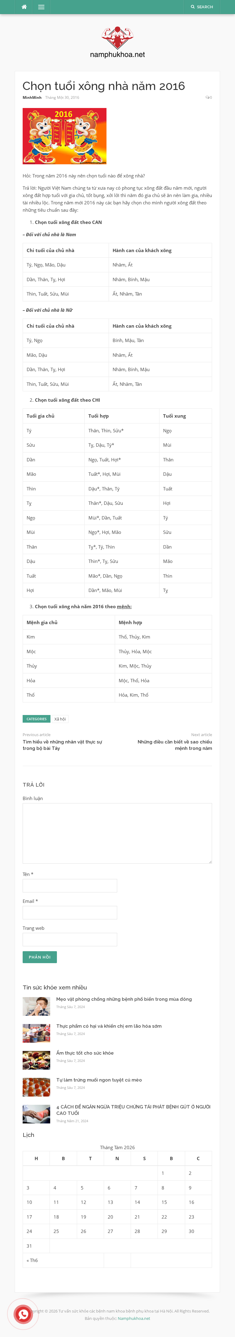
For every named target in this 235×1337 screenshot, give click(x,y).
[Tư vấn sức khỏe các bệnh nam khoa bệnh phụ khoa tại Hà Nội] (118, 42)
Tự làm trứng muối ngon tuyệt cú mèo (99, 1080)
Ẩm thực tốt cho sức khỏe (85, 1053)
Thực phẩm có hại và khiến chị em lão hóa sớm (109, 1026)
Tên (28, 874)
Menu (39, 7)
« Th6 (32, 1260)
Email (30, 901)
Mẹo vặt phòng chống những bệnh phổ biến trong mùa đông (124, 999)
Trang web (33, 928)
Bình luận (33, 798)
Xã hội (60, 719)
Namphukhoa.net (134, 1318)
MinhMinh (32, 97)
